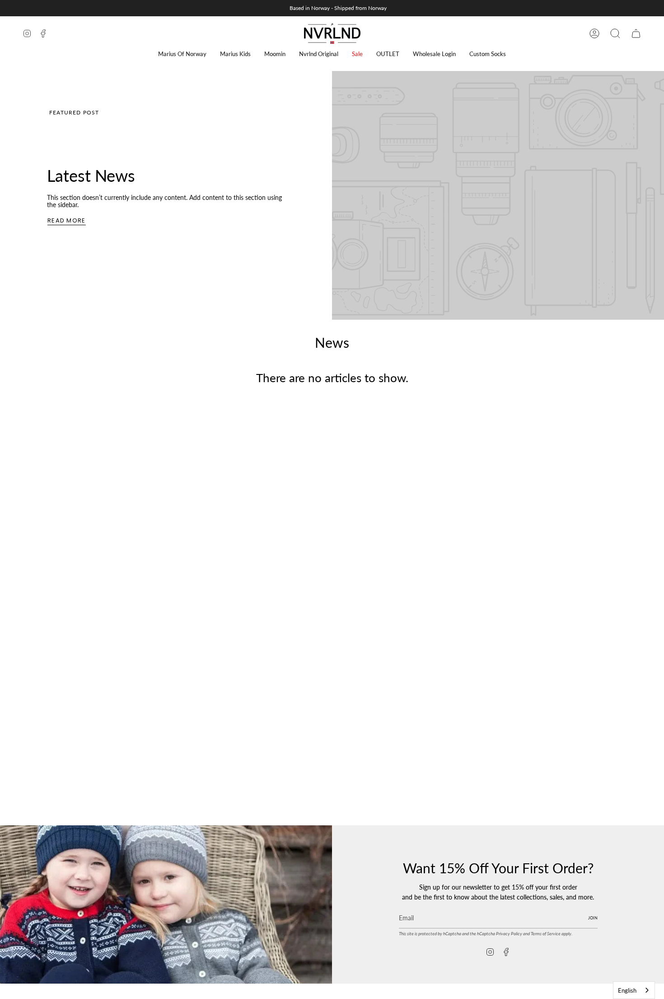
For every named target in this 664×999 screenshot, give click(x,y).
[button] (182, 54)
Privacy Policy (509, 933)
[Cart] (636, 33)
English (627, 990)
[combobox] (634, 990)
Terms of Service (546, 933)
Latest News (91, 175)
